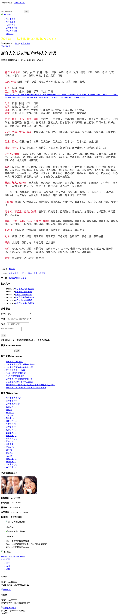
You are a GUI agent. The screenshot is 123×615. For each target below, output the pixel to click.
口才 (9, 415)
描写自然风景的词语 (17, 278)
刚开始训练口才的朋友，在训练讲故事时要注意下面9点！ (30, 385)
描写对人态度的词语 (23, 300)
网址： (4, 324)
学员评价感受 (11, 31)
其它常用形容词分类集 (24, 289)
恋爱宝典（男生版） (14, 362)
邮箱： (4, 319)
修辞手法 (11, 462)
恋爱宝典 (11, 433)
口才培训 (11, 427)
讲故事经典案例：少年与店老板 (19, 382)
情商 (9, 453)
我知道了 (7, 590)
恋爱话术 (11, 436)
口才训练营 (10, 19)
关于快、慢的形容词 (23, 295)
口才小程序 (10, 22)
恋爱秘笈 (11, 439)
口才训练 (11, 401)
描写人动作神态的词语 (24, 303)
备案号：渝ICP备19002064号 (13, 557)
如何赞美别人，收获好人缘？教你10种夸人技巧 (26, 388)
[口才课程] (6, 14)
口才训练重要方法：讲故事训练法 (20, 364)
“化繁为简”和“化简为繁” (16, 373)
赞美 (9, 441)
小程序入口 (10, 25)
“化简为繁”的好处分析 (15, 376)
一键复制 (9, 608)
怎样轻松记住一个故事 (15, 370)
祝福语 (10, 447)
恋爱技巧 (11, 430)
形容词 (12, 269)
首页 (17, 44)
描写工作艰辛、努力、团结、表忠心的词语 (27, 273)
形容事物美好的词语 (23, 292)
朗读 (9, 450)
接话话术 (11, 467)
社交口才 (11, 424)
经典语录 (11, 444)
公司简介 (9, 34)
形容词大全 (25, 44)
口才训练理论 (13, 404)
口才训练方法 (11, 28)
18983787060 (19, 3)
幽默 (9, 410)
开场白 (10, 413)
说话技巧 (11, 407)
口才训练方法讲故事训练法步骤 (19, 367)
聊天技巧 (11, 421)
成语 (9, 456)
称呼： (4, 314)
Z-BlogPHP (5, 559)
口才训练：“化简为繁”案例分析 (19, 379)
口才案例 (11, 464)
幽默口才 (11, 459)
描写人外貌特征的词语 (24, 297)
